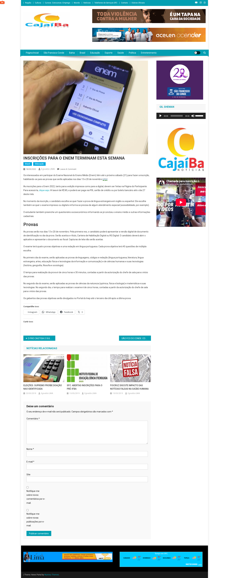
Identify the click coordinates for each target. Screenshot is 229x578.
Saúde (120, 53)
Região (28, 3)
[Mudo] (192, 115)
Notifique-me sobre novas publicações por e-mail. (35, 520)
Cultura (38, 3)
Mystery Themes (51, 575)
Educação (95, 53)
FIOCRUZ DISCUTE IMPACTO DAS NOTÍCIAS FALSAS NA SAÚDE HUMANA (129, 387)
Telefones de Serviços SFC (105, 3)
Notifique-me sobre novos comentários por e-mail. (35, 497)
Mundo (77, 3)
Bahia (72, 53)
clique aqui (44, 190)
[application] (181, 116)
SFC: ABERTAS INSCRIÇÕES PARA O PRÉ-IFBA (84, 387)
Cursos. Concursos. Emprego (57, 3)
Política (132, 53)
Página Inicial (32, 53)
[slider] (199, 115)
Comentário (33, 418)
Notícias (87, 3)
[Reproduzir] (160, 115)
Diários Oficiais (138, 3)
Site (28, 474)
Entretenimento (149, 53)
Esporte (108, 53)
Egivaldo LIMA (48, 169)
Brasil (82, 53)
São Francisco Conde (54, 53)
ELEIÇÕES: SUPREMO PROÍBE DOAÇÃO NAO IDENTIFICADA (42, 387)
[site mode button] (197, 52)
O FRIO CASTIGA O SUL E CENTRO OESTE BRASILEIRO (41, 338)
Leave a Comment (68, 169)
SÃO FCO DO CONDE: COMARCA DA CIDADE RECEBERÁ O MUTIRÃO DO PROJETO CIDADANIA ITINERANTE (136, 338)
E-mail (30, 461)
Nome (30, 449)
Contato (124, 3)
